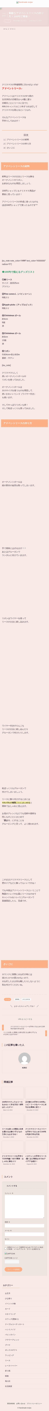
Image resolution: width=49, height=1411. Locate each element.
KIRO (24, 1068)
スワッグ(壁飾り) (12, 1319)
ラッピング (9, 1355)
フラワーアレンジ (12, 1340)
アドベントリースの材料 (18, 140)
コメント (9, 1193)
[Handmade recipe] (24, 3)
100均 (17, 999)
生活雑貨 (8, 1386)
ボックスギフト (11, 1350)
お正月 (7, 1293)
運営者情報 (11, 1403)
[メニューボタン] (4, 3)
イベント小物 (10, 1304)
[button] (6, 1012)
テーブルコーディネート (14, 1324)
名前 (7, 1222)
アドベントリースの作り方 (19, 144)
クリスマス (26, 999)
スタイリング (10, 1314)
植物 (7, 1376)
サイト (7, 1239)
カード (7, 1309)
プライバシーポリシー (34, 1403)
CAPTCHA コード (11, 1258)
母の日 (7, 1381)
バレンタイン (10, 1335)
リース (7, 21)
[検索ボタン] (45, 3)
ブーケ (7, 1345)
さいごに (11, 148)
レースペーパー (11, 1366)
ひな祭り (8, 1298)
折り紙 (7, 1371)
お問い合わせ (20, 1403)
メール (8, 1230)
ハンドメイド (10, 1329)
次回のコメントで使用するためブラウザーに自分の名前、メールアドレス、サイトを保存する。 (25, 1248)
